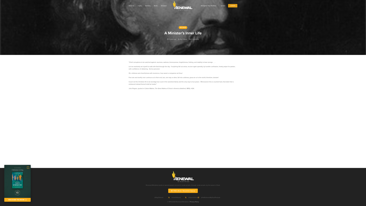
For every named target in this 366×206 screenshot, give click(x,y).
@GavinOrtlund (193, 197)
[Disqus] (183, 126)
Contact (223, 6)
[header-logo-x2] (182, 6)
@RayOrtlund (158, 197)
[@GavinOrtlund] (186, 197)
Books (156, 6)
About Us (131, 6)
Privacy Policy (194, 202)
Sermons (147, 6)
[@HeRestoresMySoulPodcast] (199, 197)
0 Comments (195, 39)
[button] (28, 167)
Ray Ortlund (183, 39)
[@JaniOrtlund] (170, 197)
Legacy (140, 6)
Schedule (164, 6)
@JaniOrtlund (176, 197)
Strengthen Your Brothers (208, 6)
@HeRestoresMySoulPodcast (210, 197)
